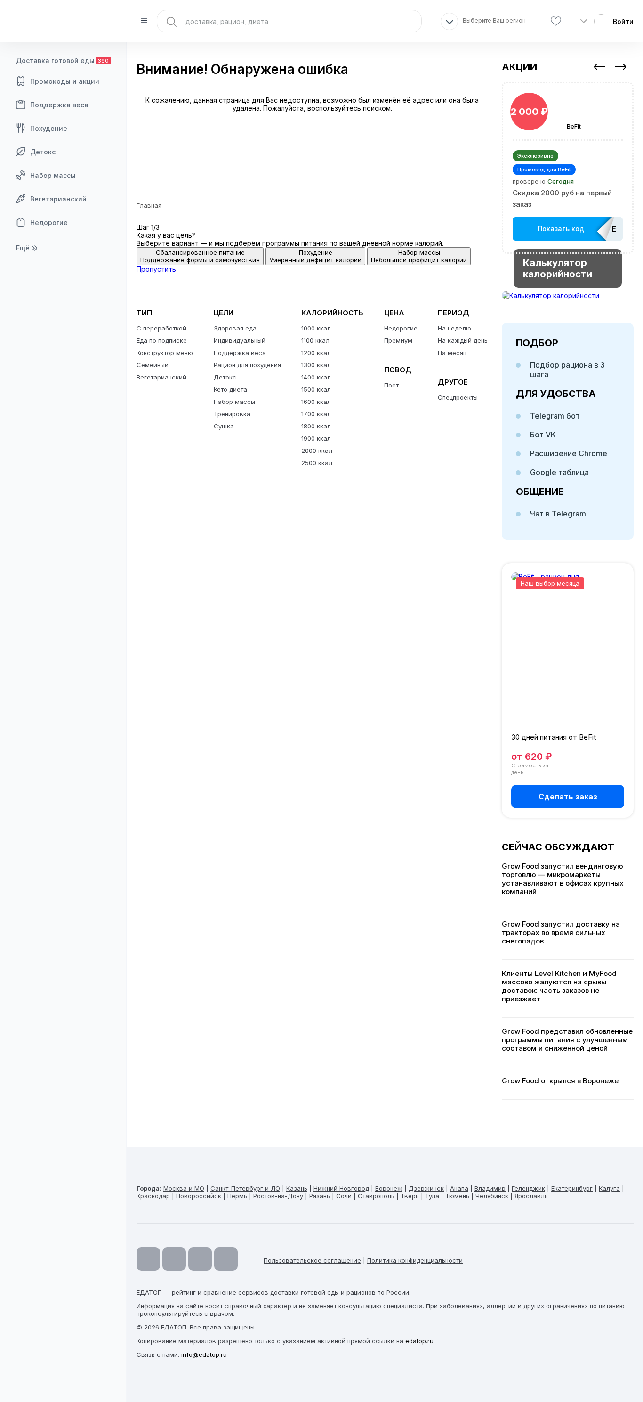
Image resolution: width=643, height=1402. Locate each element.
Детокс (43, 152)
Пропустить (156, 269)
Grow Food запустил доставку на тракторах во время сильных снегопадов (561, 932)
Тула (432, 1196)
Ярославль (531, 1196)
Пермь (237, 1196)
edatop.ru (419, 1341)
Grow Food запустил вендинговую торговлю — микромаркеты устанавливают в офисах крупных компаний (563, 879)
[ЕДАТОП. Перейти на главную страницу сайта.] (63, 21)
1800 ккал (316, 426)
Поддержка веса (59, 105)
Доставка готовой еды (62, 60)
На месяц (452, 352)
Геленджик (528, 1188)
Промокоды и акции (64, 81)
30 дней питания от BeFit (553, 737)
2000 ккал (316, 450)
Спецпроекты (458, 397)
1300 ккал (316, 365)
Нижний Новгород (341, 1188)
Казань (296, 1188)
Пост (391, 385)
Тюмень (457, 1196)
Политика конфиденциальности (415, 1260)
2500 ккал (316, 463)
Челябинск (491, 1196)
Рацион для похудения (247, 365)
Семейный (153, 365)
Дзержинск (426, 1188)
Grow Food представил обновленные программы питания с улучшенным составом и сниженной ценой (567, 1040)
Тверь (410, 1196)
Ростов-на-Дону (278, 1196)
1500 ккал (316, 389)
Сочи (344, 1196)
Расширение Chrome (568, 453)
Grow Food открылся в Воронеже (560, 1081)
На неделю (454, 328)
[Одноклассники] (200, 1259)
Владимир (490, 1188)
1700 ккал (316, 414)
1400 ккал (316, 377)
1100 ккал (315, 340)
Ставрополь (376, 1196)
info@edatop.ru (204, 1354)
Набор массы (53, 175)
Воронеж (388, 1188)
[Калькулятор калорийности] (568, 295)
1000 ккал (316, 328)
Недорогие (49, 222)
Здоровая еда (235, 328)
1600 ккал (316, 401)
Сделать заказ (568, 796)
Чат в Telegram (558, 513)
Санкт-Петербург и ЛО (245, 1188)
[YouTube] (148, 1259)
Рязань (319, 1196)
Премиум (398, 340)
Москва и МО (183, 1188)
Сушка (224, 426)
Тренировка (232, 414)
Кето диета (230, 389)
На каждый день (463, 340)
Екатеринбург (572, 1188)
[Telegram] (174, 1259)
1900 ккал (316, 438)
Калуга (609, 1188)
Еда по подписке (162, 340)
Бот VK (543, 434)
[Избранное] (556, 21)
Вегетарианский (58, 199)
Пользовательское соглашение (312, 1260)
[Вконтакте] (226, 1259)
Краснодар (153, 1196)
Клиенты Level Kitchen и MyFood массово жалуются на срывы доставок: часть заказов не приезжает (559, 986)
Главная (149, 205)
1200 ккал (316, 352)
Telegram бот (555, 415)
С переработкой (161, 328)
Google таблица (559, 472)
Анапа (459, 1188)
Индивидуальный (239, 340)
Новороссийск (198, 1196)
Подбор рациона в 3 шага (567, 369)
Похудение (48, 128)
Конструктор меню (165, 352)
